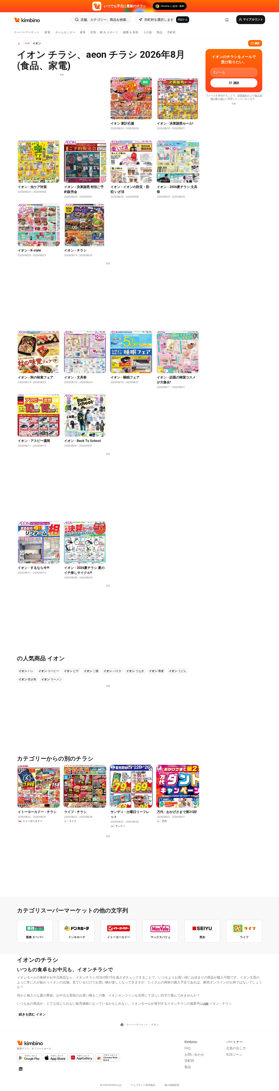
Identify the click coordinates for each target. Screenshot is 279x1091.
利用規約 (242, 95)
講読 (257, 43)
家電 (47, 32)
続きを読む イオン (32, 1014)
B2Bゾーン (234, 1054)
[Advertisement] (61, 104)
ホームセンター (65, 32)
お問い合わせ (194, 1054)
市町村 (171, 32)
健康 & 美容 (130, 32)
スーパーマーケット (27, 32)
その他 (147, 32)
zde (206, 1003)
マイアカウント (252, 19)
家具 (83, 32)
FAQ (187, 1048)
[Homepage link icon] (122, 1024)
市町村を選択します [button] (159, 19)
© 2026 (111, 1085)
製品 (159, 32)
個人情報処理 (171, 1085)
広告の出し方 (236, 1048)
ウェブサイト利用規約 (143, 1085)
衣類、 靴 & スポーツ (104, 32)
